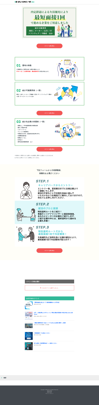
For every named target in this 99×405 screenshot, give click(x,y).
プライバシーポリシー (49, 393)
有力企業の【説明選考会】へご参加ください (45, 343)
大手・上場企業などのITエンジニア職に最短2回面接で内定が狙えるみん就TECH (53, 313)
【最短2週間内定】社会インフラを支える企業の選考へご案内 (50, 322)
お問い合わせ (49, 392)
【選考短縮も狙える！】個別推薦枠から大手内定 (46, 302)
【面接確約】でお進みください (42, 333)
